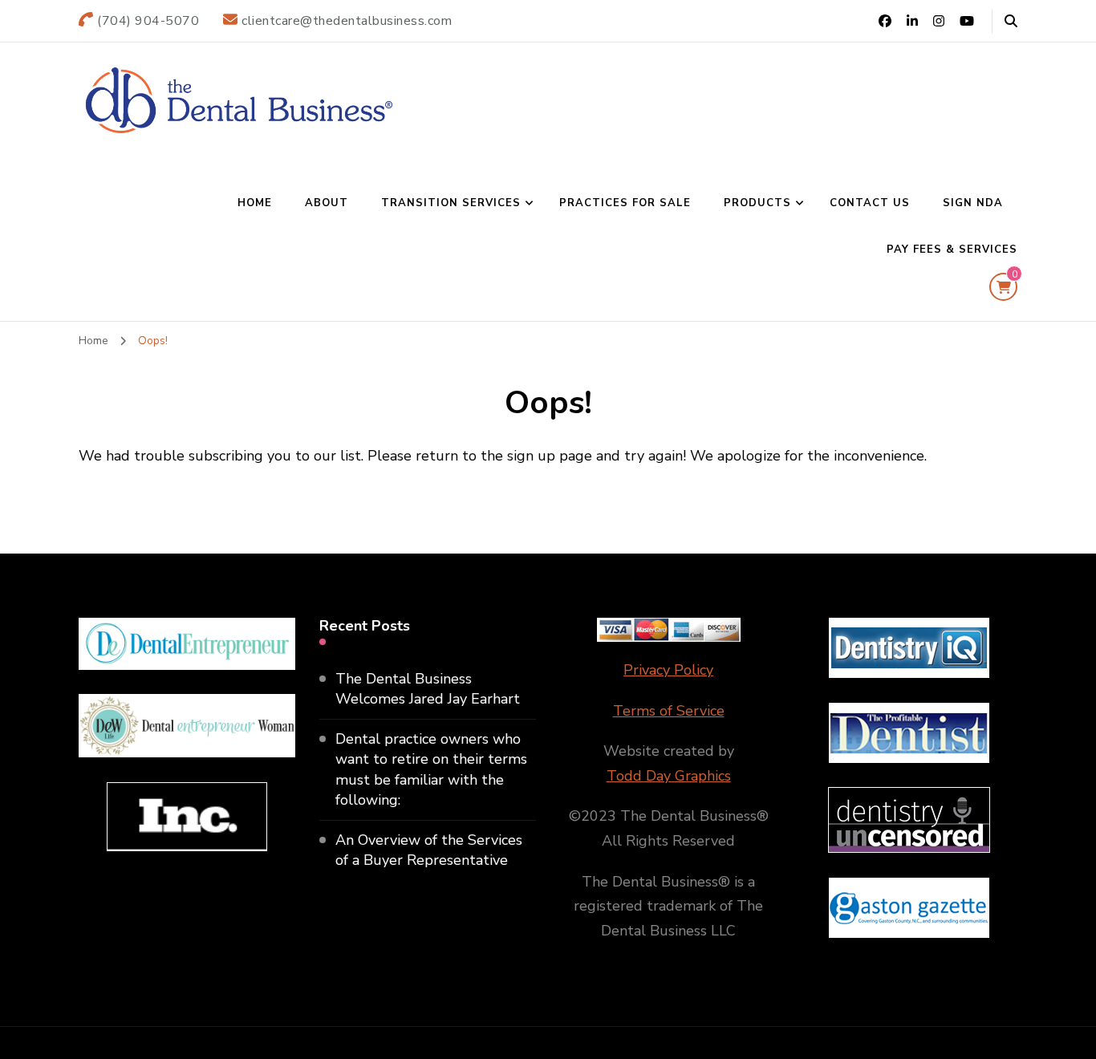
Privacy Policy (668, 670)
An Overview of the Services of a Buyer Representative (428, 850)
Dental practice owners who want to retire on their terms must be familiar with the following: (431, 769)
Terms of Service (669, 710)
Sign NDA (973, 203)
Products (757, 203)
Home (254, 203)
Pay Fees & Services (952, 249)
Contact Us (870, 203)
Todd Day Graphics (669, 775)
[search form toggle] (1011, 21)
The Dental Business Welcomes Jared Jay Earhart (427, 688)
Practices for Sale (625, 203)
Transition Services (451, 203)
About (326, 203)
